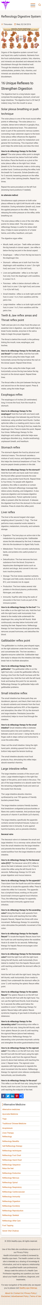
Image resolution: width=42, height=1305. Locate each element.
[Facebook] (3, 1096)
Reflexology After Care (11, 1221)
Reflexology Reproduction (12, 1211)
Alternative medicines (11, 1109)
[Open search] (39, 5)
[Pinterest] (17, 1096)
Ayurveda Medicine (10, 1114)
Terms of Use (35, 1296)
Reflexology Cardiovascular (13, 1192)
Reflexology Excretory (11, 1206)
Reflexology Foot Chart (11, 1155)
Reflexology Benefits (10, 1141)
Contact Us (18, 1293)
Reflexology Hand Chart (12, 1160)
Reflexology (7, 1136)
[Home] (5, 5)
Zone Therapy (8, 1133)
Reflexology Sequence (11, 1165)
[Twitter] (8, 1096)
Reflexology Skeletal (10, 1215)
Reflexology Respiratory (12, 1187)
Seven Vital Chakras (10, 1231)
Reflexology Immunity (11, 1196)
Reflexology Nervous (10, 1178)
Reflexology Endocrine (11, 1173)
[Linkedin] (12, 1096)
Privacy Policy (30, 1293)
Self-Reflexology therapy (12, 1146)
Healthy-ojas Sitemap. (28, 1288)
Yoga (4, 1119)
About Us (9, 1293)
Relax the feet (8, 1168)
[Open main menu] (33, 5)
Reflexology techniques (11, 1151)
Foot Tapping (7, 1225)
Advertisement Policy (20, 1296)
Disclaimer (5, 1296)
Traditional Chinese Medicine (14, 1123)
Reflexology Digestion (11, 1201)
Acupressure (7, 1128)
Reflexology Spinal (10, 1182)
